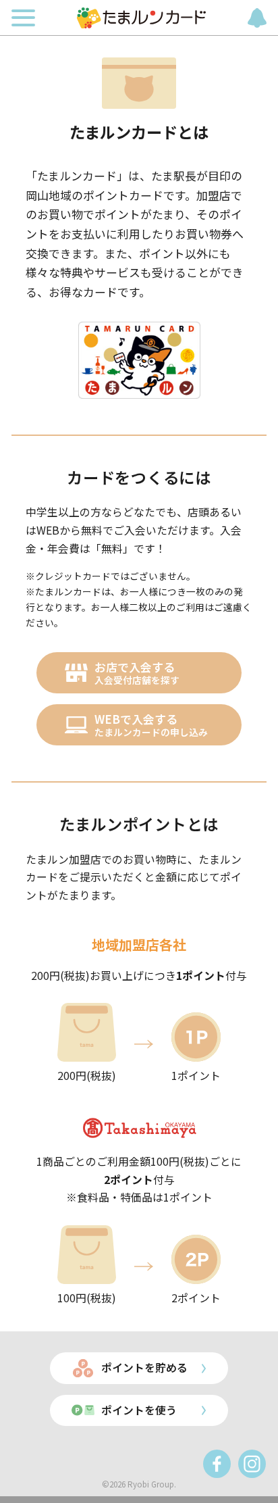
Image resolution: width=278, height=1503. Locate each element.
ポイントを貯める (144, 1367)
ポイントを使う (139, 1410)
